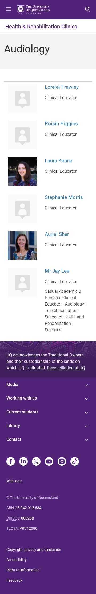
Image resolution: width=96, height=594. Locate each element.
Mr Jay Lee (57, 271)
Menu (8, 9)
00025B (27, 518)
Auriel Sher (57, 234)
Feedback (14, 580)
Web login (14, 481)
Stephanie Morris (64, 197)
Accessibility (16, 560)
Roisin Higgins (61, 124)
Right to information (23, 570)
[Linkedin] (23, 462)
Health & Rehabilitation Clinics (41, 26)
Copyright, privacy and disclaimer (33, 549)
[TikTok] (74, 462)
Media (12, 384)
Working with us (21, 398)
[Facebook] (10, 462)
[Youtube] (49, 462)
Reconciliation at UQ (66, 367)
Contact (13, 439)
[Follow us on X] (36, 462)
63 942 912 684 (28, 508)
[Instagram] (62, 462)
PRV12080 (28, 528)
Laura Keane (58, 160)
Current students (22, 412)
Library (13, 425)
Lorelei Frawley (62, 87)
